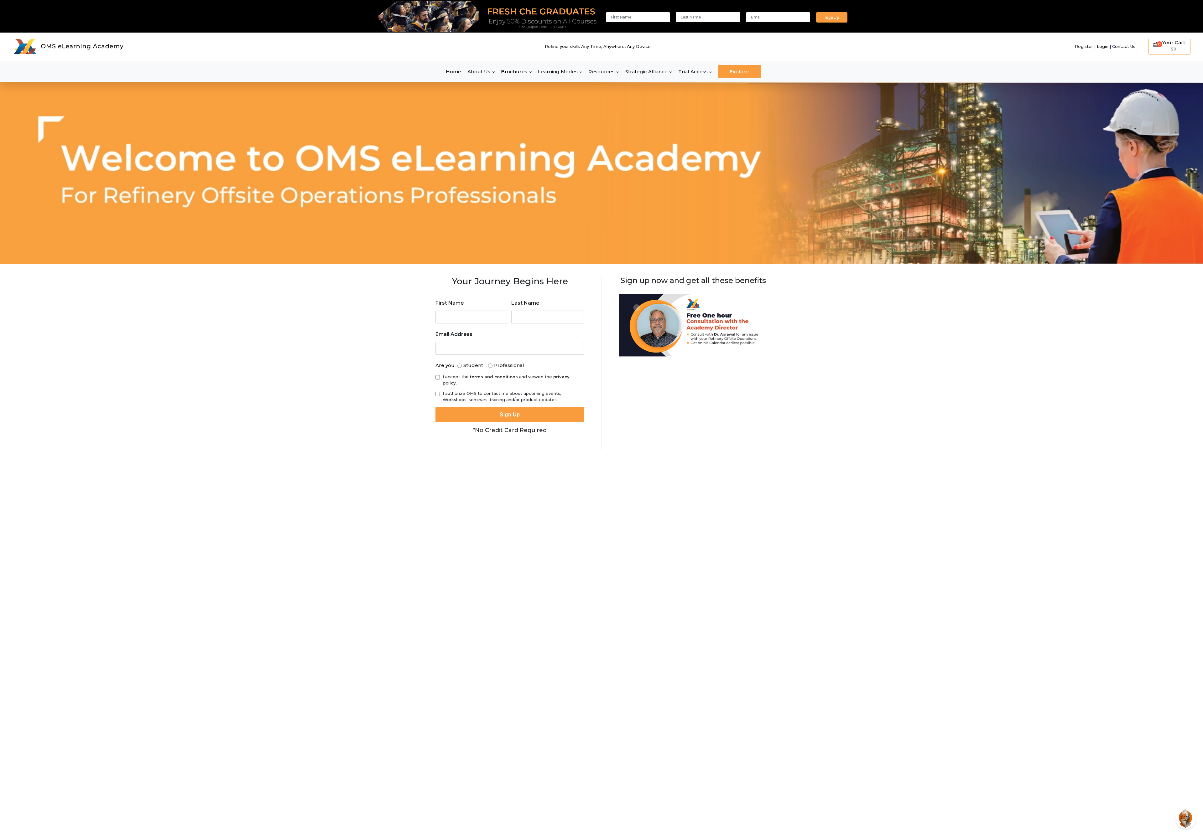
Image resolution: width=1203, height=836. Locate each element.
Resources (601, 72)
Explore (739, 72)
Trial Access (693, 72)
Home (453, 72)
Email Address (453, 334)
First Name (449, 303)
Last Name (525, 303)
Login (1102, 46)
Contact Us (1123, 46)
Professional (509, 365)
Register (1084, 46)
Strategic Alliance (646, 72)
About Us (478, 72)
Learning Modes (558, 72)
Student (473, 365)
